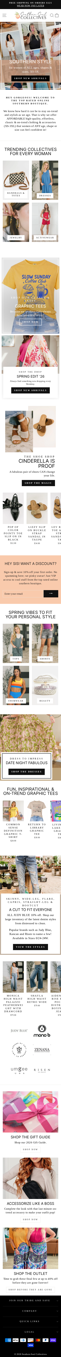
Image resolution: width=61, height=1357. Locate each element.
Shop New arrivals (30, 78)
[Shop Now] (30, 296)
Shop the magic (38, 483)
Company (29, 1311)
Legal (30, 1332)
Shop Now (30, 1149)
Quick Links (30, 1321)
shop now (30, 1219)
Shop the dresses (26, 771)
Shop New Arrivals (30, 390)
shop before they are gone (30, 1290)
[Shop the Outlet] (30, 1248)
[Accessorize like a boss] (30, 1178)
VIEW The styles (30, 947)
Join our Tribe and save (29, 1300)
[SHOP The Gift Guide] (30, 1112)
